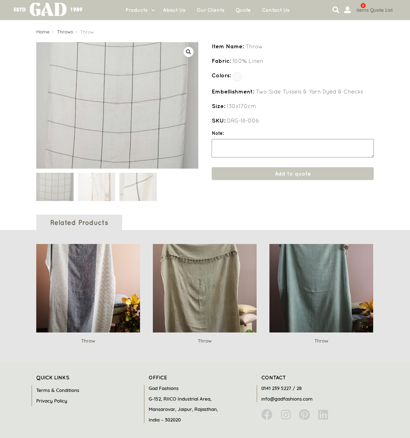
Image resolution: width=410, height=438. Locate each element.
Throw (88, 341)
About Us (174, 10)
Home (43, 32)
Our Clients (211, 10)
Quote (243, 10)
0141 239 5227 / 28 (281, 388)
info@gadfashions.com (287, 399)
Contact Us (276, 10)
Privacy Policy (51, 401)
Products (137, 10)
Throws (65, 32)
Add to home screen (382, 423)
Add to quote (293, 173)
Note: (218, 133)
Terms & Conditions (57, 390)
